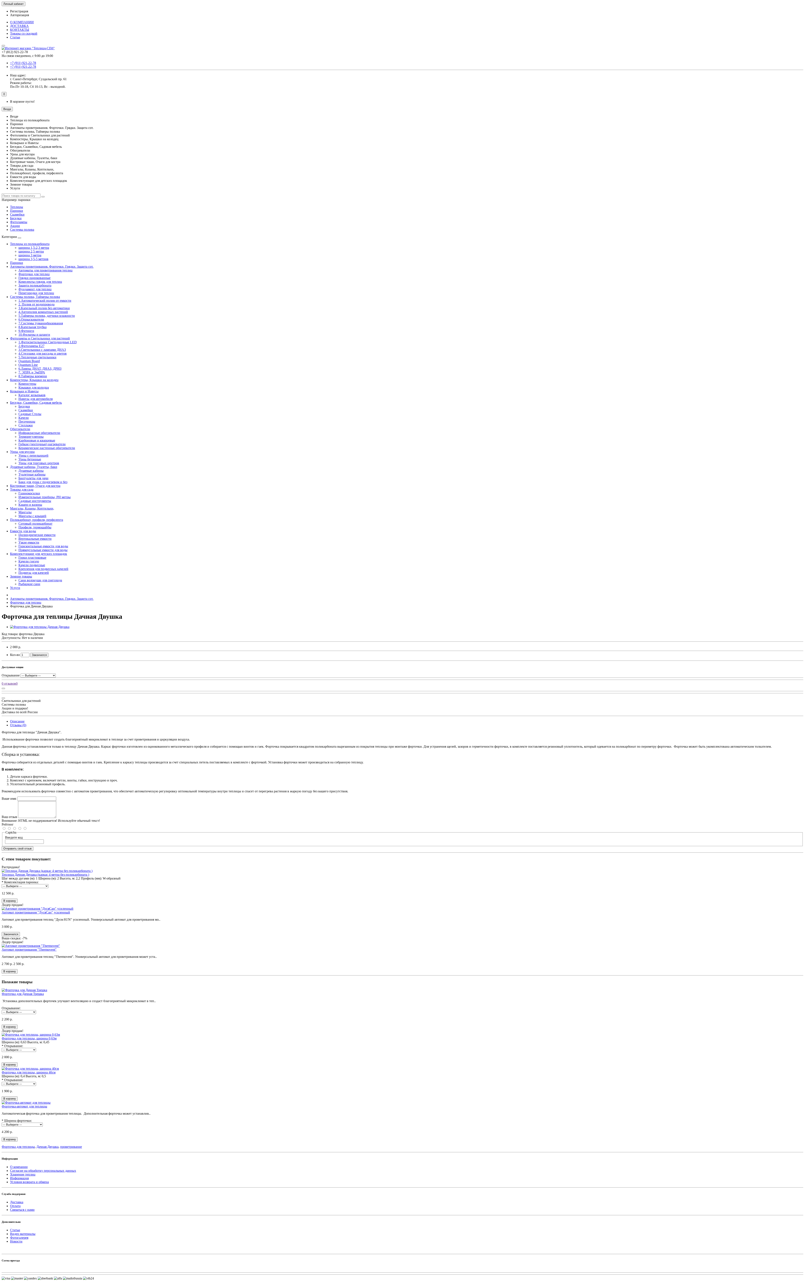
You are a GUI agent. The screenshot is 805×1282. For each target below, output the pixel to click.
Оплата (15, 1206)
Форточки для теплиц (34, 274)
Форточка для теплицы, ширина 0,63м (29, 1038)
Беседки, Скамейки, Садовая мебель (36, 402)
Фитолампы (18, 222)
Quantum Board (29, 361)
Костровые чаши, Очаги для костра (35, 486)
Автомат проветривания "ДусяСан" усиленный (36, 912)
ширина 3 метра (29, 255)
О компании (19, 1167)
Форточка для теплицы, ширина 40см (29, 1072)
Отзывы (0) (18, 725)
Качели (23, 417)
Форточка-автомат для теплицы (24, 1106)
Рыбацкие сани (29, 584)
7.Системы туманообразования (40, 323)
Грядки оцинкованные (34, 278)
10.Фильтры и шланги (34, 334)
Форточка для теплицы (18, 1146)
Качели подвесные (31, 565)
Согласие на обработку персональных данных (43, 1170)
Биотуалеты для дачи (33, 478)
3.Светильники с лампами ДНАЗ (42, 349)
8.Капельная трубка (32, 327)
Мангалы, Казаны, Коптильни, (32, 508)
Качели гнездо (28, 561)
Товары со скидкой (23, 33)
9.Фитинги (26, 331)
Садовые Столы (29, 414)
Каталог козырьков (31, 395)
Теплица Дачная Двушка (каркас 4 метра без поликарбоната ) (45, 874)
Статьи (15, 37)
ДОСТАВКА (19, 26)
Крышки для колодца (33, 387)
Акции (15, 226)
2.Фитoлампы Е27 (31, 346)
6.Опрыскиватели (31, 319)
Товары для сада (21, 489)
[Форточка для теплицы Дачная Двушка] (39, 627)
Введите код (14, 837)
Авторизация (19, 15)
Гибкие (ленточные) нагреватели (42, 444)
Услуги (15, 588)
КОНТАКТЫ (19, 29)
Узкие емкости (28, 542)
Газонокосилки (29, 493)
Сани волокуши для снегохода (40, 580)
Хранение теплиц (22, 1174)
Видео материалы (22, 1234)
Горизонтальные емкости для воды (43, 546)
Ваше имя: (9, 798)
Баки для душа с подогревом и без (42, 482)
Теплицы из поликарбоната (29, 244)
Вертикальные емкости (35, 538)
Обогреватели (20, 429)
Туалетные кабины (31, 474)
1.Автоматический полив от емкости (44, 300)
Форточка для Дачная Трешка (23, 994)
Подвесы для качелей (33, 572)
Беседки (16, 218)
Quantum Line (28, 365)
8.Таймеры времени (32, 376)
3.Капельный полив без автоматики (44, 308)
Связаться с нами (22, 1209)
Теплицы (16, 207)
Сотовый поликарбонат (35, 523)
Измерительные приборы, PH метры (44, 497)
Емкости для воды (23, 531)
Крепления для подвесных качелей (43, 569)
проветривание (71, 1146)
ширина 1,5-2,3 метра (33, 247)
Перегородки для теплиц (36, 293)
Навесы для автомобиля (35, 399)
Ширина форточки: (18, 1120)
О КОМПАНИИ (22, 22)
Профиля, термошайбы (34, 527)
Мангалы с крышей (32, 516)
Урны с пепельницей (33, 455)
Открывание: (11, 1008)
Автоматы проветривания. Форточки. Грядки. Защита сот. (51, 266)
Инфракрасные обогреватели (39, 433)
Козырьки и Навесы (24, 391)
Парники (16, 210)
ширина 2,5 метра (31, 251)
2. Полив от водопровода (36, 304)
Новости (16, 1241)
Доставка (16, 1202)
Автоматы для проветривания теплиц (45, 270)
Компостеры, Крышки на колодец (34, 380)
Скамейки (17, 214)
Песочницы (26, 421)
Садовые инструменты (34, 501)
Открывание (11, 675)
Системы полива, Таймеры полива (35, 297)
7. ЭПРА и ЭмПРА (31, 372)
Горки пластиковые (32, 557)
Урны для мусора (22, 452)
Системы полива (22, 229)
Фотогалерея (19, 1237)
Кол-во (15, 655)
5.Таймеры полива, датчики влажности (46, 315)
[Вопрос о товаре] (3, 688)
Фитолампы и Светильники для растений (40, 338)
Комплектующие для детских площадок (38, 554)
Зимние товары (21, 576)
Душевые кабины (31, 470)
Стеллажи (25, 425)
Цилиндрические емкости (37, 535)
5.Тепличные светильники (37, 357)
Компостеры (27, 383)
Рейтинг (8, 824)
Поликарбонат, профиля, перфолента (36, 520)
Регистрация (19, 11)
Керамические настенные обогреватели (46, 448)
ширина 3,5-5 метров (33, 259)
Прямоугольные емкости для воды (43, 550)
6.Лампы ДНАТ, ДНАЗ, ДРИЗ (39, 368)
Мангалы (25, 512)
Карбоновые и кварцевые (36, 440)
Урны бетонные (29, 459)
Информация (19, 1178)
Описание (17, 721)
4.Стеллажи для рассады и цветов (42, 353)
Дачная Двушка (47, 1146)
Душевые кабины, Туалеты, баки (33, 467)
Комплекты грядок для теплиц (40, 281)
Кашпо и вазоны (30, 504)
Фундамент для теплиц (35, 289)
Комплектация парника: (21, 882)
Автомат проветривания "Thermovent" (29, 949)
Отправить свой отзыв (17, 848)
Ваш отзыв (9, 817)
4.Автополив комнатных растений (43, 312)
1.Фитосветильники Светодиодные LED (47, 342)
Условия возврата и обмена (29, 1182)
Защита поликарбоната (34, 285)
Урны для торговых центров (38, 463)
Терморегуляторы (31, 436)
